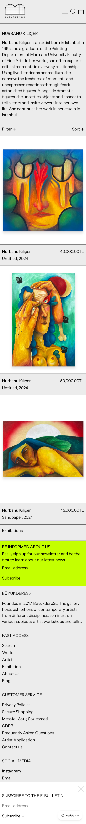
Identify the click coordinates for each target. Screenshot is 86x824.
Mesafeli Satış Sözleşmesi (25, 718)
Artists (8, 659)
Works (8, 652)
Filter (7, 129)
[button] (73, 11)
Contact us (12, 747)
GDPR (7, 725)
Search (8, 645)
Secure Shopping (18, 711)
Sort (76, 129)
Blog (6, 680)
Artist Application (18, 739)
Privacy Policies (16, 704)
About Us (10, 673)
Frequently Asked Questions (28, 732)
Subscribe (11, 578)
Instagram (11, 771)
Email (7, 778)
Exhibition (11, 666)
